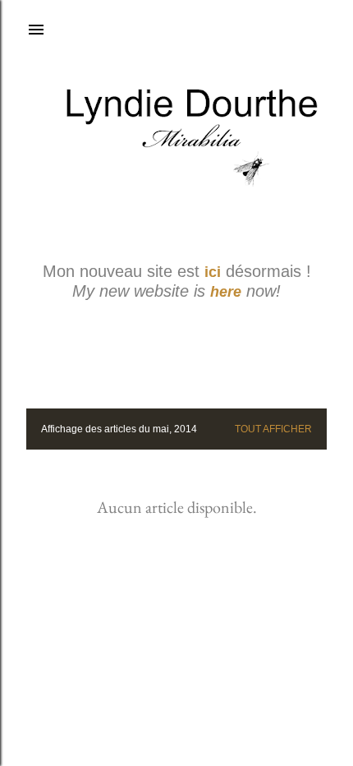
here (225, 292)
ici (212, 272)
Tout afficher (273, 429)
